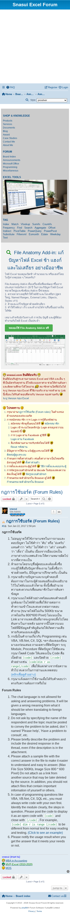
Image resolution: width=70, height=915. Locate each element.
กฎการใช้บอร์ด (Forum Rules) (32, 492)
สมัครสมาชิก (52, 423)
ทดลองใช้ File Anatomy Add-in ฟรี (29, 328)
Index (6, 224)
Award (6, 134)
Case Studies (10, 138)
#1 (3, 526)
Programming (10, 167)
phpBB (25, 908)
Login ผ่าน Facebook (22, 439)
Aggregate (40, 227)
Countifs (47, 224)
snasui (13, 509)
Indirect (7, 231)
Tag (5, 220)
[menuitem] (10, 87)
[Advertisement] (35, 46)
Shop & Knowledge (16, 115)
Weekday (55, 234)
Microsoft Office (11, 163)
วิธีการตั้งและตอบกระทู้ (53, 466)
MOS (8, 868)
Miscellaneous (10, 170)
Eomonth (34, 234)
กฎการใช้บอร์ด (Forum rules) (34, 411)
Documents (9, 127)
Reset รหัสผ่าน (19, 446)
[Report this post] (53, 512)
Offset (51, 227)
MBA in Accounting (16, 860)
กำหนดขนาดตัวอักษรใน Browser (25, 481)
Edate (44, 234)
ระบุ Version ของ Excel (16, 398)
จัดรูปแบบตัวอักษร (36, 474)
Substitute (8, 234)
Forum (7, 151)
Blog (5, 131)
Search (28, 227)
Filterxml (21, 234)
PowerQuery (35, 231)
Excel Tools (12, 177)
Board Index (9, 156)
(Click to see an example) (45, 832)
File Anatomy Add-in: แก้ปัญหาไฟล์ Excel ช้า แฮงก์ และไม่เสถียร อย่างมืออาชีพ (35, 260)
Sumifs (36, 224)
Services (7, 124)
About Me (8, 145)
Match (14, 224)
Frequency (9, 227)
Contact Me (9, 141)
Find (19, 227)
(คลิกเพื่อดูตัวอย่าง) (23, 674)
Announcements (11, 160)
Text (5, 237)
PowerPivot (50, 231)
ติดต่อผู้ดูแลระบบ (16, 454)
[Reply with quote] (59, 512)
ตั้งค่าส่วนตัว (32, 462)
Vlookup (25, 224)
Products (7, 120)
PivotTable (19, 231)
